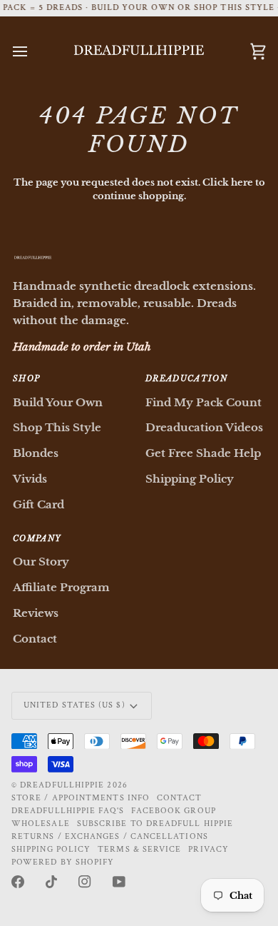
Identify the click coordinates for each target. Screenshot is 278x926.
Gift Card (38, 504)
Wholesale (40, 823)
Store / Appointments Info (80, 797)
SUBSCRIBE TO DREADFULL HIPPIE (155, 823)
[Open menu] (32, 51)
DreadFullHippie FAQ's (67, 810)
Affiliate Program (61, 587)
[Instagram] (84, 881)
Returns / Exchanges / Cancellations (109, 836)
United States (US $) (74, 705)
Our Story (41, 561)
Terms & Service (139, 849)
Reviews (35, 613)
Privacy (208, 849)
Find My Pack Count (203, 402)
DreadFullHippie (62, 785)
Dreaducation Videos (204, 427)
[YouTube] (119, 881)
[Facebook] (17, 881)
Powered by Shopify (62, 862)
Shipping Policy (189, 478)
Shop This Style (57, 427)
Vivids (30, 478)
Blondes (35, 453)
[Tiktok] (51, 881)
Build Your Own (58, 402)
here (242, 182)
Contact (35, 638)
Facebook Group (173, 810)
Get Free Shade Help (203, 453)
